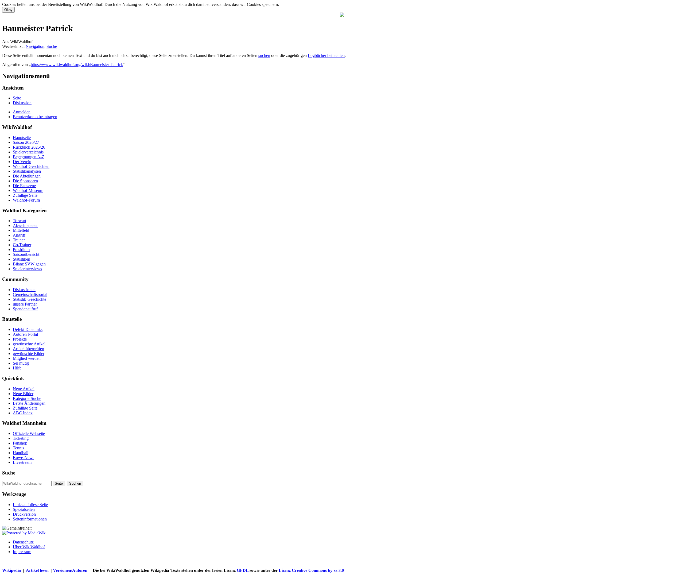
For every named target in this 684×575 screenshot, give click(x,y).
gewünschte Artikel (29, 344)
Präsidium (21, 249)
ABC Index (23, 413)
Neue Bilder (23, 393)
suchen (264, 55)
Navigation (35, 46)
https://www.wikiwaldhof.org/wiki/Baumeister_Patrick (77, 64)
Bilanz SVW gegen (29, 264)
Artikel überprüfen (28, 348)
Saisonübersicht (26, 254)
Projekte (20, 339)
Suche (51, 46)
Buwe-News (23, 457)
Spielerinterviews (27, 269)
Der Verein (22, 161)
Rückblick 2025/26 (29, 147)
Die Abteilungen (27, 176)
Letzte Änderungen (29, 403)
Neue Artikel (23, 389)
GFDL (242, 570)
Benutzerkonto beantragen (35, 116)
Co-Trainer (22, 244)
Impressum (22, 551)
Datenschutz (23, 542)
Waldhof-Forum (26, 200)
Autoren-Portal (25, 334)
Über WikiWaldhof (29, 547)
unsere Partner (25, 304)
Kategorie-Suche (27, 398)
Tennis (18, 448)
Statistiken (21, 259)
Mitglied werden (27, 358)
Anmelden (21, 112)
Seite (17, 98)
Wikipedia (11, 570)
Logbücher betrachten (326, 55)
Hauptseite (22, 137)
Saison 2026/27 (26, 142)
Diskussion (22, 103)
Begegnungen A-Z (28, 157)
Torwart (19, 220)
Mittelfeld (21, 230)
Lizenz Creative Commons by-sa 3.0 (311, 570)
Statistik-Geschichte (29, 299)
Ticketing (21, 438)
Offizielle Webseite (29, 433)
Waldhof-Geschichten (31, 166)
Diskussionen (24, 289)
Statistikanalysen (27, 171)
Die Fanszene (24, 185)
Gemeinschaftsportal (30, 294)
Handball (20, 452)
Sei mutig (21, 363)
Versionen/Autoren (70, 570)
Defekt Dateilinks (27, 329)
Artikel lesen (37, 570)
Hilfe (17, 368)
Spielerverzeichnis (28, 152)
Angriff (19, 235)
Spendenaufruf (25, 309)
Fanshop (20, 443)
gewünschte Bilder (28, 353)
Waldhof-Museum (28, 190)
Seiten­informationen (30, 519)
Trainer (19, 240)
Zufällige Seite (25, 195)
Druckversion (24, 514)
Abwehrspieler (25, 225)
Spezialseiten (24, 509)
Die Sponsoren (25, 181)
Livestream (22, 462)
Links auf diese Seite (30, 504)
